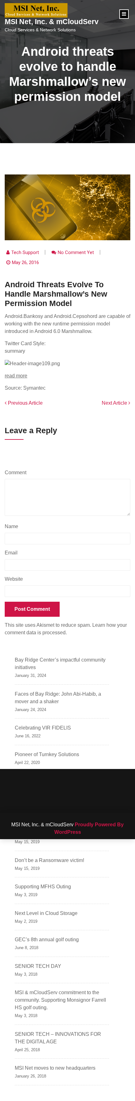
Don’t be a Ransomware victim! (49, 860)
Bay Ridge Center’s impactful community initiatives (60, 663)
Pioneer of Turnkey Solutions (47, 754)
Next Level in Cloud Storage (46, 913)
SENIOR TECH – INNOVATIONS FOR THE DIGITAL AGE (58, 1037)
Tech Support (25, 252)
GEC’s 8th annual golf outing (47, 939)
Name (13, 526)
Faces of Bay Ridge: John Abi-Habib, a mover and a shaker (58, 697)
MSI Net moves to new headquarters (55, 1068)
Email (13, 552)
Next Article (115, 403)
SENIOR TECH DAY (38, 966)
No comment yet (76, 252)
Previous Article (25, 403)
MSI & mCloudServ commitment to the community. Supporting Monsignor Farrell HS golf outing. (60, 1000)
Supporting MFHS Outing (43, 886)
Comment (17, 472)
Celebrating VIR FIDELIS (43, 727)
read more (16, 375)
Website (14, 579)
